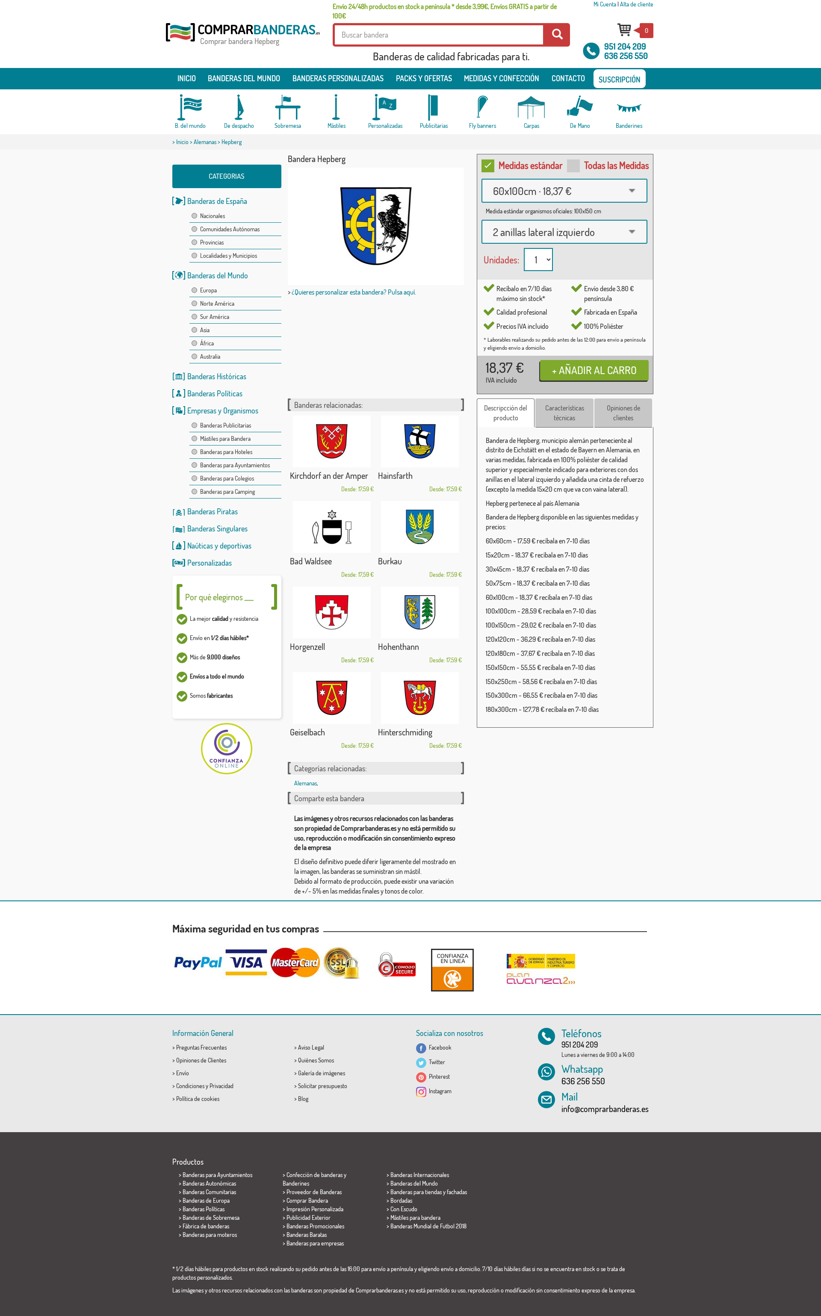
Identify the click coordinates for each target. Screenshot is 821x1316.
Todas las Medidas (616, 165)
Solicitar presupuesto (322, 1085)
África (207, 343)
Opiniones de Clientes (201, 1060)
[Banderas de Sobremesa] (288, 107)
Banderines (296, 1183)
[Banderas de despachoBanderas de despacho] (239, 107)
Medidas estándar (531, 165)
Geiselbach (307, 732)
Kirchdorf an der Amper (329, 475)
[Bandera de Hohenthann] (420, 612)
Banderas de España (217, 201)
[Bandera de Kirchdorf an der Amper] (332, 441)
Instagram (439, 1091)
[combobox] (564, 191)
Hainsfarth (395, 475)
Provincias (212, 242)
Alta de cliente (636, 4)
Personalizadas (209, 562)
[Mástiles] (336, 107)
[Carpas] (531, 107)
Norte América (217, 303)
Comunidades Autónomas (230, 229)
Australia (210, 356)
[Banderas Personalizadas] (385, 107)
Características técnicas (564, 413)
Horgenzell (307, 646)
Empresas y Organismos (222, 410)
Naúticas (200, 545)
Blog (303, 1098)
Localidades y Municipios (228, 255)
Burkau (390, 561)
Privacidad (221, 1085)
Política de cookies (197, 1098)
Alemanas (205, 141)
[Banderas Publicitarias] (434, 107)
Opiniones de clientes (623, 413)
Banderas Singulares (217, 528)
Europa (208, 290)
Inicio (186, 78)
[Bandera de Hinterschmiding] (420, 698)
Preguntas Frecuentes (201, 1047)
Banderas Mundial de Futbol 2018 (428, 1226)
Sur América (214, 316)
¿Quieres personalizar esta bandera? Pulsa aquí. (354, 292)
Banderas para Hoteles (226, 451)
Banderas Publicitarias (225, 425)
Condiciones (190, 1085)
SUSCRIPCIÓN (620, 79)
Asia (205, 329)
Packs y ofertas (424, 78)
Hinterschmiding (405, 732)
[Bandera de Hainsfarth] (420, 441)
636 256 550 (626, 55)
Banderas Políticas (214, 393)
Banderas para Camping (227, 491)
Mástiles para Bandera (225, 438)
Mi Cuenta (605, 4)
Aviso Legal (311, 1047)
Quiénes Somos (316, 1060)
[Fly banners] (483, 107)
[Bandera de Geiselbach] (332, 698)
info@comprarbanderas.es (605, 1108)
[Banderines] (629, 107)
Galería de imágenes (321, 1073)
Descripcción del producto (505, 413)
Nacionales (212, 215)
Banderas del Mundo (217, 275)
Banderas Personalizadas (338, 78)
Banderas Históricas (216, 376)
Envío (182, 1073)
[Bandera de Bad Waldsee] (332, 527)
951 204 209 (625, 46)
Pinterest (438, 1076)
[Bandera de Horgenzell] (332, 612)
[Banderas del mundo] (190, 107)
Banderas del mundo (244, 78)
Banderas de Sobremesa (211, 1217)
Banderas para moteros (210, 1234)
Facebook (439, 1047)
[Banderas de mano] (580, 107)
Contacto (568, 78)
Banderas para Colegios (227, 478)
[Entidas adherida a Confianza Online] (452, 970)
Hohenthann (398, 646)
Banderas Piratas (212, 511)
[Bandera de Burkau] (420, 527)
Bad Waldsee (311, 561)
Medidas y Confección (501, 78)
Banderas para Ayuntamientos (235, 465)
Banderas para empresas (315, 1243)
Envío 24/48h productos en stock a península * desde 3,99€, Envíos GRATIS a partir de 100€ (445, 11)
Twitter (435, 1061)
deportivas (235, 545)
